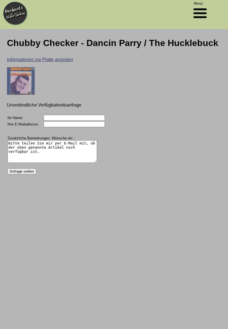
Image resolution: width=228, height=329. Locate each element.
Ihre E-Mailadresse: (23, 124)
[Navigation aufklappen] (200, 19)
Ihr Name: (15, 118)
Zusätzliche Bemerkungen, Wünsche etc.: (41, 138)
